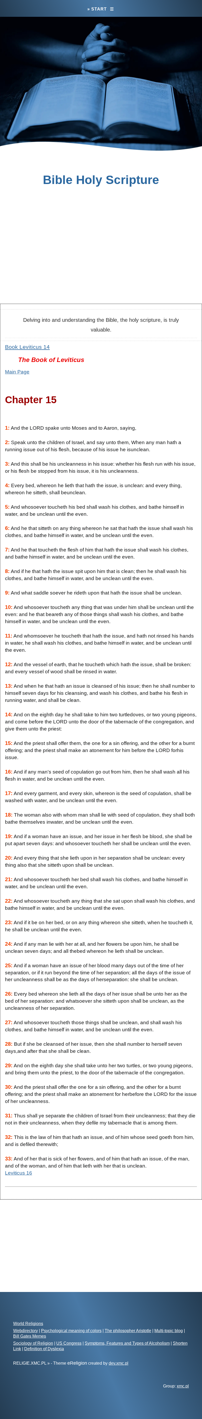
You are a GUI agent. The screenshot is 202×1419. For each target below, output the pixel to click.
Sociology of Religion (33, 1343)
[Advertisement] (101, 258)
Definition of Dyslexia (44, 1349)
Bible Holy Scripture (101, 180)
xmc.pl (183, 1386)
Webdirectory (25, 1330)
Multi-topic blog (168, 1330)
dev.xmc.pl (118, 1363)
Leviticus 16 (18, 1173)
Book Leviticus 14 (27, 347)
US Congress (69, 1343)
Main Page (17, 372)
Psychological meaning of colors (71, 1330)
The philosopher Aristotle (128, 1330)
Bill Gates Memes (29, 1336)
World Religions (28, 1323)
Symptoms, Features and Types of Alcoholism (127, 1343)
